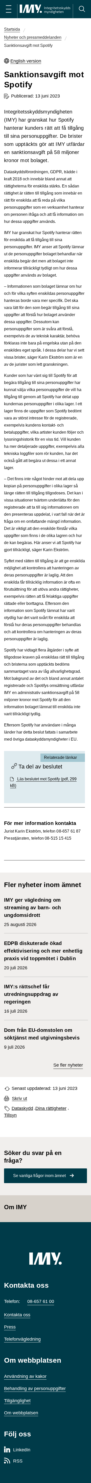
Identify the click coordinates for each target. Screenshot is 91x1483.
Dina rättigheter (50, 1108)
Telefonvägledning (22, 1339)
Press (10, 1327)
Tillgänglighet (17, 1400)
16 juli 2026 (31, 999)
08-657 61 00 (40, 1301)
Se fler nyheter (68, 1065)
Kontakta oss (17, 1314)
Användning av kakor (25, 1376)
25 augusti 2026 (32, 912)
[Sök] (82, 9)
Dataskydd (22, 1108)
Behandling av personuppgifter (35, 1388)
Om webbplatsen (21, 1412)
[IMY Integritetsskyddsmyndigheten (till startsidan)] (45, 9)
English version (25, 61)
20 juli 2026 (43, 955)
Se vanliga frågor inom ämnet (39, 1175)
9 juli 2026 (42, 1038)
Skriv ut (19, 1098)
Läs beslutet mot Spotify (43, 782)
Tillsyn (10, 1115)
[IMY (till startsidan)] (45, 1258)
